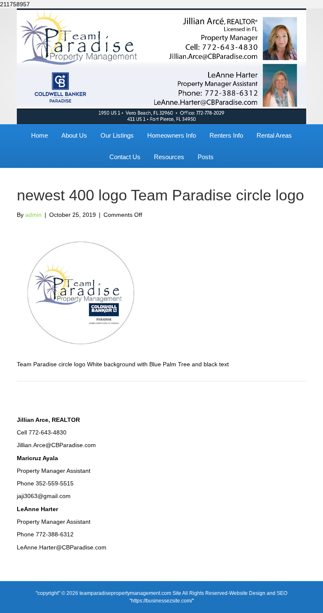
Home (39, 135)
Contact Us (124, 156)
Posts (206, 156)
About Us (74, 135)
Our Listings (117, 135)
